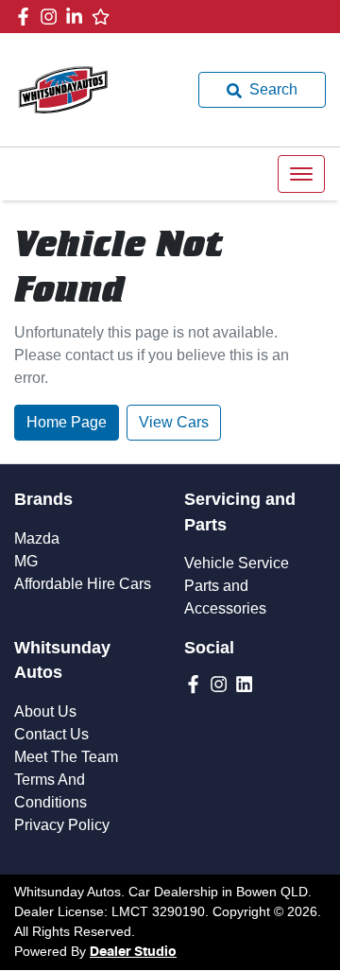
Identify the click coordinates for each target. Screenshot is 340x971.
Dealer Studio (133, 952)
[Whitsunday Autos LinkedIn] (78, 17)
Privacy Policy (62, 825)
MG (26, 561)
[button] (301, 174)
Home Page (66, 422)
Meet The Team (66, 757)
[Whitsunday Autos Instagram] (52, 17)
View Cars (174, 422)
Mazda (37, 538)
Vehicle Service (236, 563)
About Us (45, 711)
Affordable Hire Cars (82, 584)
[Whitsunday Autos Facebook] (27, 17)
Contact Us (51, 734)
